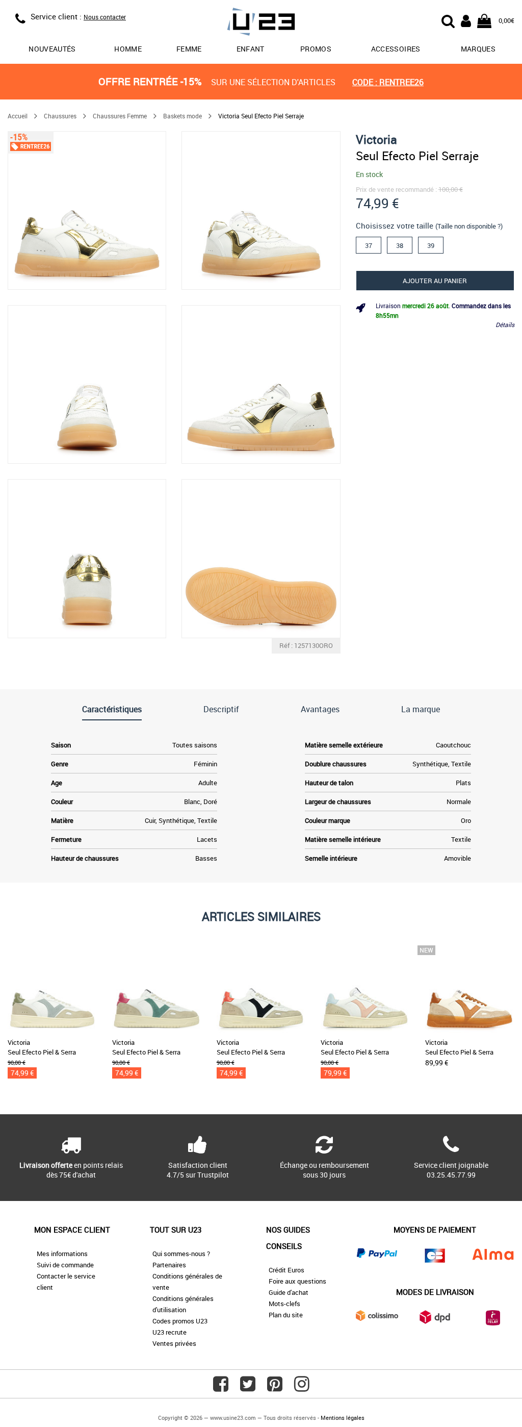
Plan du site (286, 1314)
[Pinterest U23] (275, 1387)
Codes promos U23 (179, 1320)
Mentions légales (342, 1417)
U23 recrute (169, 1332)
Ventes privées (174, 1343)
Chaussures (60, 116)
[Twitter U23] (247, 1387)
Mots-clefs (284, 1303)
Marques (478, 49)
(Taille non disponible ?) (469, 226)
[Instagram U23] (302, 1387)
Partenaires (169, 1264)
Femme (189, 49)
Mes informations (62, 1253)
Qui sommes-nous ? (181, 1253)
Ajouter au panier (435, 280)
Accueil (18, 116)
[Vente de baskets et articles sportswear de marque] (261, 23)
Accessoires (396, 49)
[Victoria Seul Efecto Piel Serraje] (87, 210)
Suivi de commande (65, 1264)
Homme (128, 49)
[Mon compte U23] (466, 19)
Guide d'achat (288, 1292)
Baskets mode (182, 116)
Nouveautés (52, 49)
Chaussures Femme (120, 116)
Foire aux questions (297, 1281)
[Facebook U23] (220, 1387)
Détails (504, 324)
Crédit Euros (286, 1269)
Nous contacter (105, 17)
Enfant (251, 49)
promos (315, 49)
